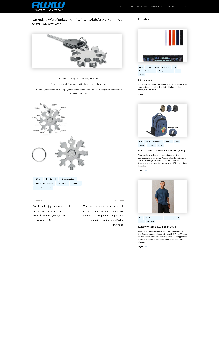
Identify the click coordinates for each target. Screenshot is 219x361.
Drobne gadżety (68, 179)
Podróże (75, 183)
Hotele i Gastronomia (44, 183)
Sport (178, 71)
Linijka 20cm (145, 79)
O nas (130, 6)
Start (120, 6)
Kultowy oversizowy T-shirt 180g (157, 226)
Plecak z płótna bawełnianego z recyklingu (162, 150)
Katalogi (142, 6)
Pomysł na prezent (43, 188)
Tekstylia (151, 145)
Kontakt (171, 6)
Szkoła (141, 74)
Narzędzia (62, 183)
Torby (160, 145)
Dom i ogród (51, 179)
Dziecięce (165, 67)
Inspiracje (156, 6)
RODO (182, 6)
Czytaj (140, 94)
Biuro (38, 179)
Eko (174, 67)
